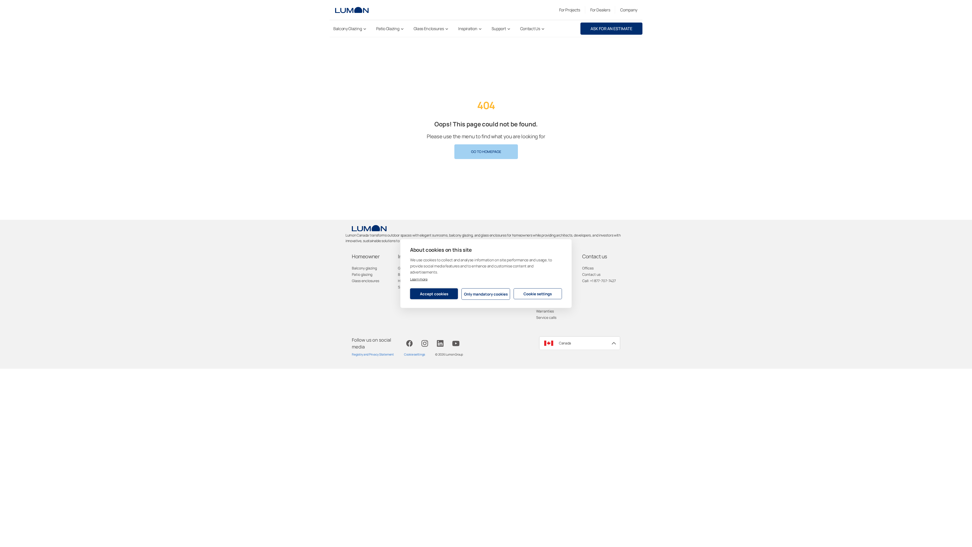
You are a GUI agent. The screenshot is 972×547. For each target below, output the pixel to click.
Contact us (591, 274)
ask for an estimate (611, 28)
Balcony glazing (364, 268)
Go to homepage (486, 151)
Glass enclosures (365, 280)
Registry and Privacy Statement (373, 354)
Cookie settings (537, 293)
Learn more (419, 279)
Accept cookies (434, 293)
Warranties (545, 311)
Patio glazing (362, 274)
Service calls (546, 317)
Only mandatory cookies (486, 294)
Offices (588, 268)
